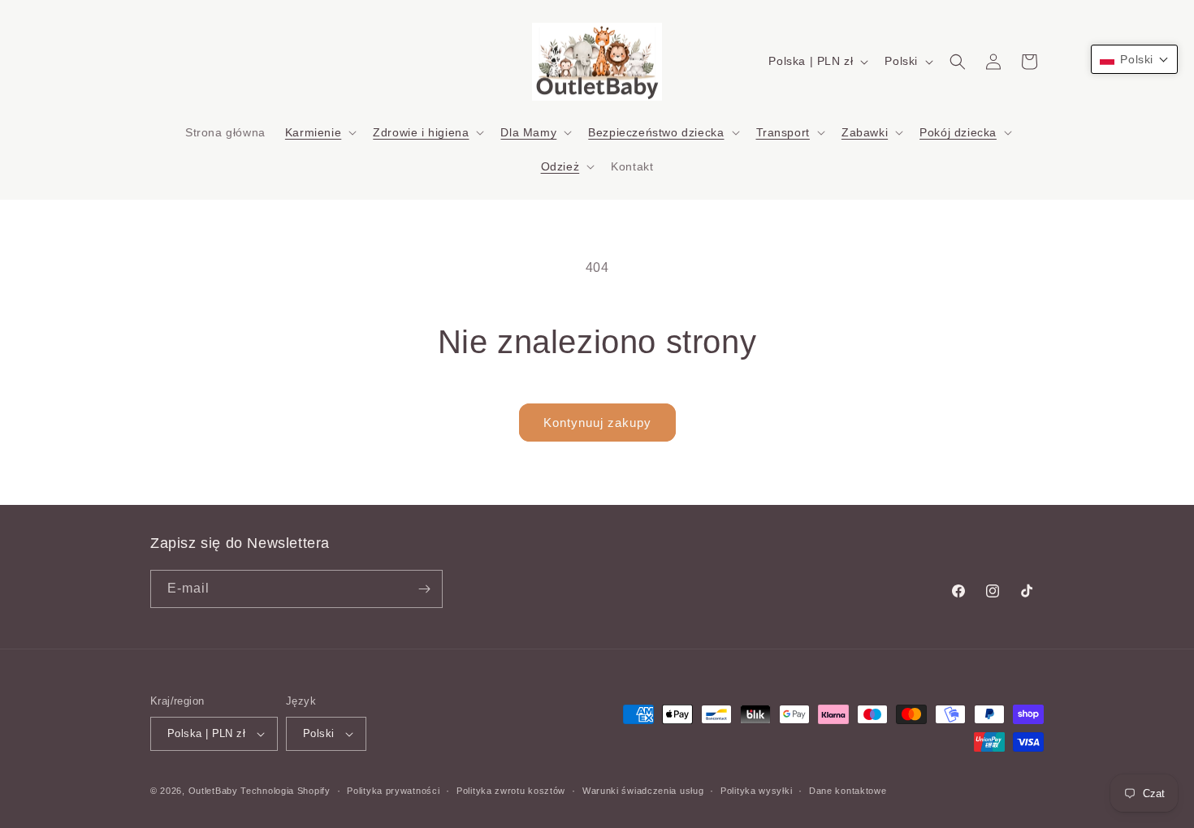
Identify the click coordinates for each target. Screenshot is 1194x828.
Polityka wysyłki (756, 791)
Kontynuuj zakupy (597, 422)
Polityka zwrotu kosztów (510, 791)
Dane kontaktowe (848, 791)
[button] (319, 132)
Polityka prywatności (393, 791)
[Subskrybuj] (424, 589)
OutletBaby (213, 791)
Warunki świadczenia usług (643, 791)
